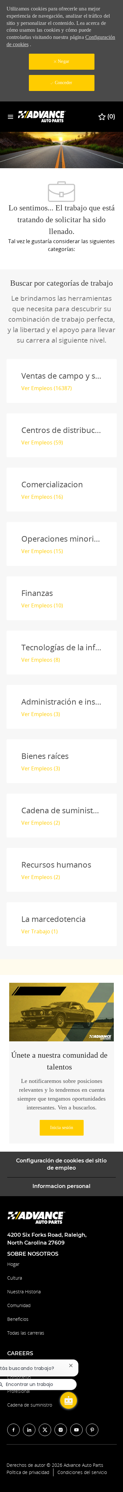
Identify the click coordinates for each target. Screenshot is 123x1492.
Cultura (14, 1278)
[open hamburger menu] (10, 117)
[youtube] (76, 1430)
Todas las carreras (25, 1333)
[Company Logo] (42, 116)
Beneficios (18, 1319)
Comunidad (19, 1305)
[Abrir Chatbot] (68, 1400)
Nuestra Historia (24, 1291)
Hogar (13, 1264)
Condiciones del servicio (82, 1472)
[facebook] (13, 1430)
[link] (62, 1128)
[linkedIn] (29, 1430)
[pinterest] (92, 1430)
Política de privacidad (28, 1472)
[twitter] (45, 1430)
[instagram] (60, 1430)
